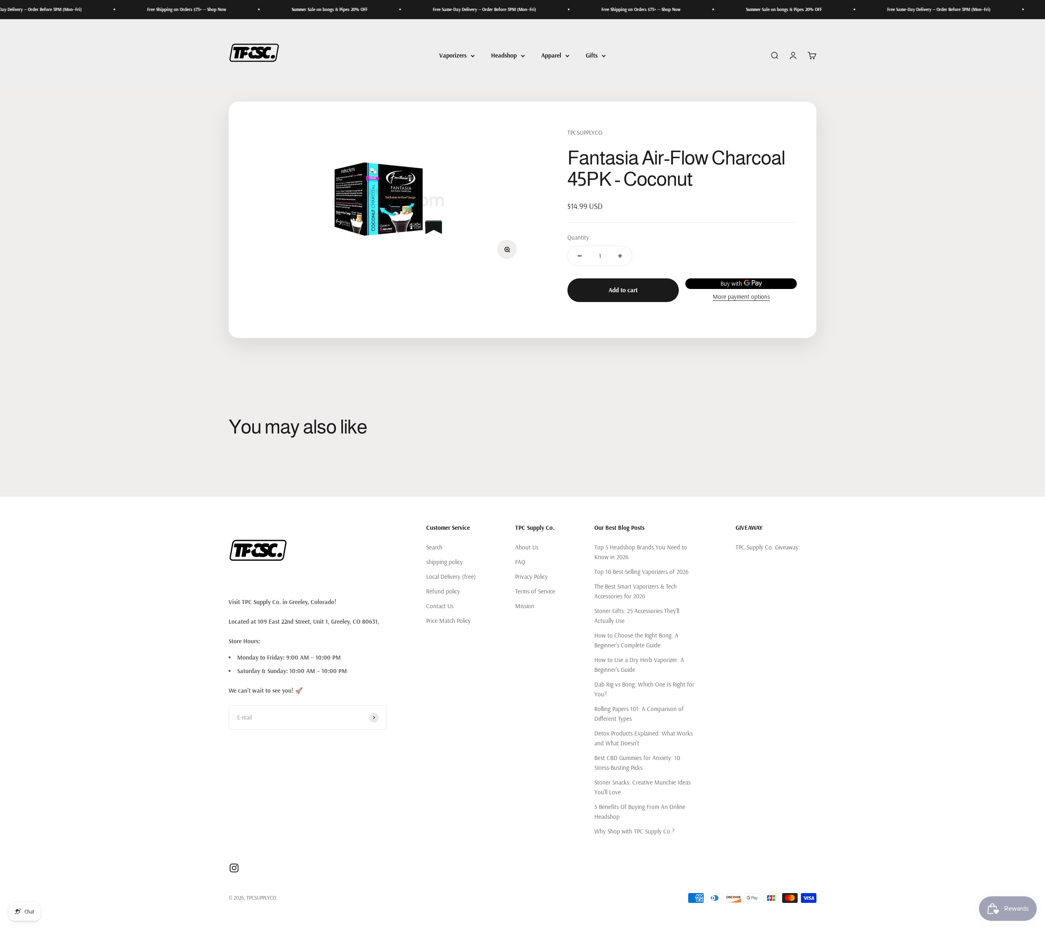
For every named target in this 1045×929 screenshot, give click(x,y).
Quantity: (579, 237)
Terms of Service (535, 591)
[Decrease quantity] (579, 256)
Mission (524, 606)
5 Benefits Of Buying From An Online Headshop (639, 811)
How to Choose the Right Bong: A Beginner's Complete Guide (636, 640)
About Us (526, 547)
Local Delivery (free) (451, 576)
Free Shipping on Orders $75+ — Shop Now (149, 9)
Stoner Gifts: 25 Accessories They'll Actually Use (636, 616)
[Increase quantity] (620, 256)
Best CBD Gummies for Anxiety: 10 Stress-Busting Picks (637, 762)
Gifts (592, 55)
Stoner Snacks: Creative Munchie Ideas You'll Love (642, 787)
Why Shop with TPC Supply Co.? (634, 831)
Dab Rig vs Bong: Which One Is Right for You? (644, 689)
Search (434, 547)
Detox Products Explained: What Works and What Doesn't (643, 738)
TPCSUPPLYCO (585, 132)
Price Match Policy (448, 621)
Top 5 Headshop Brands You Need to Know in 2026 (640, 552)
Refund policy (443, 591)
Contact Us (440, 606)
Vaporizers (453, 55)
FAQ (520, 562)
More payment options (741, 296)
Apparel (551, 55)
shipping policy (444, 562)
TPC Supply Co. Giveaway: (768, 547)
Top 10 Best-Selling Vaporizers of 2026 (641, 572)
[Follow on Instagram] (234, 867)
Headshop (504, 55)
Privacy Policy (531, 576)
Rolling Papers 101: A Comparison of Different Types (639, 713)
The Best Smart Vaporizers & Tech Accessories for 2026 (635, 591)
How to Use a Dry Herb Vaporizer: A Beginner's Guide (639, 664)
